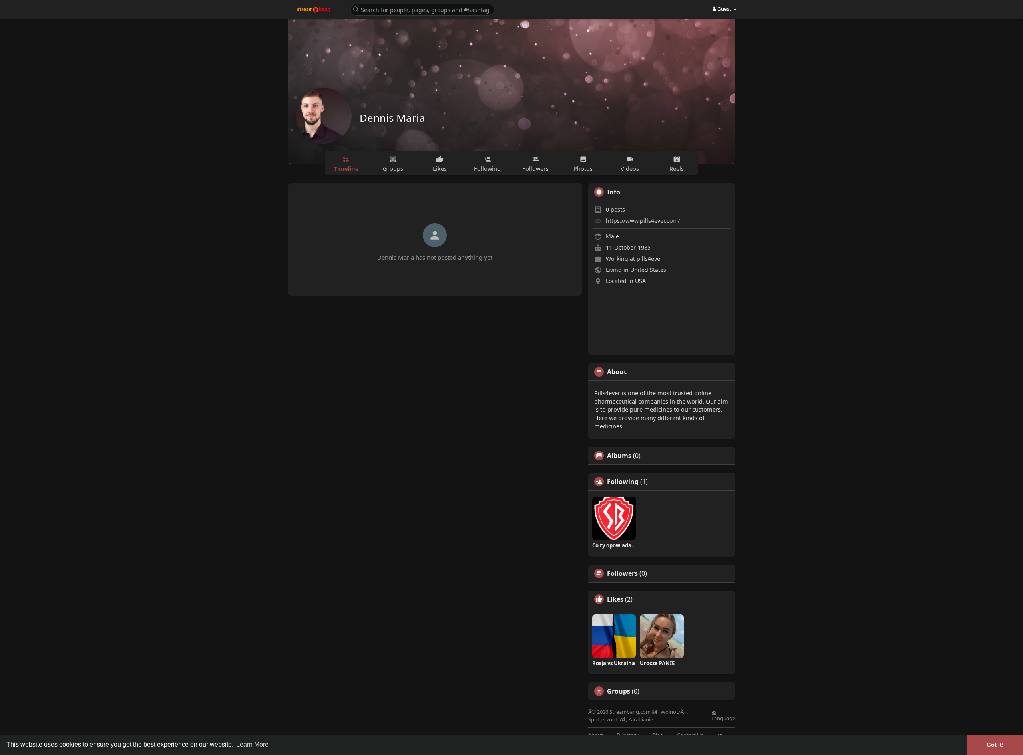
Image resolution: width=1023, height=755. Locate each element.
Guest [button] (724, 8)
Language (723, 718)
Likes (615, 599)
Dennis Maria (392, 118)
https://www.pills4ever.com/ (643, 220)
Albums (619, 455)
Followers (622, 573)
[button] (422, 9)
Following (623, 481)
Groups (618, 691)
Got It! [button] (995, 744)
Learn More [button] (252, 744)
